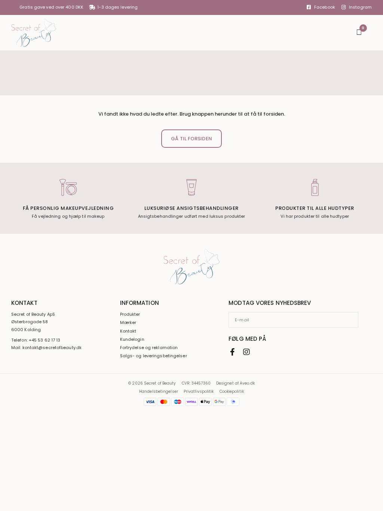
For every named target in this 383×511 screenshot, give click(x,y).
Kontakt (128, 331)
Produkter (130, 314)
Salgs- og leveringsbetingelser (153, 356)
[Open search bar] (346, 33)
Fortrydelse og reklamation (149, 347)
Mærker (128, 322)
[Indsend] (355, 319)
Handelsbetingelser (158, 391)
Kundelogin (132, 339)
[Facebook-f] (232, 352)
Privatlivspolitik (199, 391)
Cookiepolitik (232, 391)
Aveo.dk (247, 383)
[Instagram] (246, 352)
